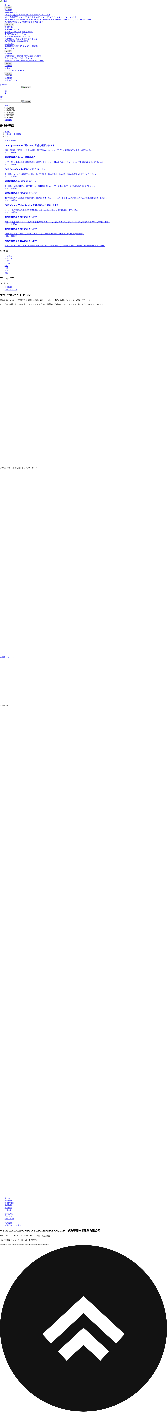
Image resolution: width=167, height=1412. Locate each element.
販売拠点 (25, 61)
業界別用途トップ (12, 29)
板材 (29, 39)
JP (5, 93)
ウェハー (25, 34)
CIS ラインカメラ (12, 15)
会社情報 (8, 51)
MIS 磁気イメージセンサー (31, 19)
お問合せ (3, 84)
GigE (39, 15)
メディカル (9, 48)
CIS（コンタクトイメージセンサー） (65, 17)
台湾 (6, 268)
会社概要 (8, 56)
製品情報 (8, 7)
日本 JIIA (8, 1216)
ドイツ (7, 261)
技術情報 (8, 63)
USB (43, 15)
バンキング (9, 44)
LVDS (48, 15)
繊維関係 (8, 41)
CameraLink (24, 15)
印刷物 (15, 36)
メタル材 (23, 39)
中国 (6, 266)
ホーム (7, 5)
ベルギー (8, 263)
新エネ (7, 32)
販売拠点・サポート (13, 61)
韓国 (6, 273)
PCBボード (16, 34)
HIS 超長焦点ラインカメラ (39, 17)
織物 (14, 41)
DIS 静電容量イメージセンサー (54, 19)
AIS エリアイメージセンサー (79, 19)
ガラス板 (16, 39)
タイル (34, 39)
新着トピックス (11, 80)
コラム (7, 68)
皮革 (18, 41)
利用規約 (8, 1223)
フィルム (27, 36)
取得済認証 (28, 56)
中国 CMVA (9, 1219)
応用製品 (8, 22)
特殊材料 (8, 39)
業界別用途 (9, 24)
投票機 (35, 46)
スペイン (8, 259)
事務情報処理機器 (12, 46)
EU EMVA (9, 1214)
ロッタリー (27, 46)
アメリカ (8, 256)
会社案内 (37, 56)
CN (1, 97)
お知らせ (8, 73)
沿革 (14, 56)
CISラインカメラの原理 (14, 70)
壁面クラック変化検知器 (22, 22)
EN (6, 91)
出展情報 (8, 78)
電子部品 (8, 34)
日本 (6, 270)
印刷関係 (8, 36)
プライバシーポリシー (14, 1225)
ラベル (21, 36)
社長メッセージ (30, 58)
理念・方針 (9, 58)
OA (21, 46)
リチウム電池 (15, 32)
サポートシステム (36, 61)
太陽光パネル (27, 32)
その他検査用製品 (12, 19)
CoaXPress (33, 15)
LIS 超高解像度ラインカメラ (16, 17)
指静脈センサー (39, 22)
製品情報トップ (11, 12)
